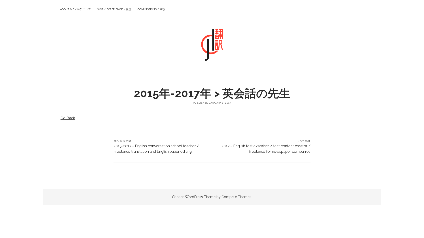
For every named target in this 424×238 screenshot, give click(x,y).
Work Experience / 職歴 (114, 9)
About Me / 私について (75, 9)
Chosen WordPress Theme (194, 197)
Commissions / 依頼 (151, 9)
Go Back (68, 118)
